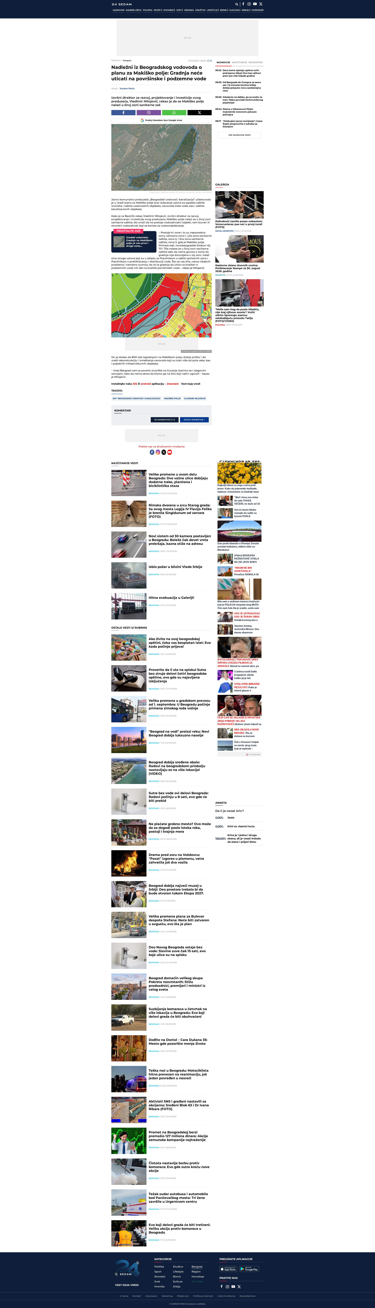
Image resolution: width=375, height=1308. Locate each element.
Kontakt (136, 1296)
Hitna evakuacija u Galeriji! (171, 598)
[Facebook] (243, 4)
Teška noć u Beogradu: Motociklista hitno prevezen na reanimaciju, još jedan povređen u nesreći (179, 1074)
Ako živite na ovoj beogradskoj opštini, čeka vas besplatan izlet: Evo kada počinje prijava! (180, 643)
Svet (179, 10)
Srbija (245, 10)
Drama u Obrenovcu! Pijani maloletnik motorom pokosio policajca (240, 112)
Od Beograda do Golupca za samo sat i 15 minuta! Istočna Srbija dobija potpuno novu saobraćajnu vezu (242, 86)
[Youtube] (169, 452)
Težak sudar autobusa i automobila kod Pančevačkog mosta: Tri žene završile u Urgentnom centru (178, 1198)
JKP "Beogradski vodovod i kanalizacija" (137, 398)
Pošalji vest (183, 1296)
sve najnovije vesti (240, 135)
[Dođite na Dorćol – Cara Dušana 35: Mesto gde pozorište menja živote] (128, 1048)
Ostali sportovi (224, 231)
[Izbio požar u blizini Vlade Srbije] (128, 575)
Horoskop (258, 10)
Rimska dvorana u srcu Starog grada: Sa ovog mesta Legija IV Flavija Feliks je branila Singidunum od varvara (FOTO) (180, 511)
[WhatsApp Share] (174, 112)
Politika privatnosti (203, 1296)
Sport (157, 10)
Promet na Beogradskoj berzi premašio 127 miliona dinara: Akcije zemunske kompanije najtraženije (178, 1136)
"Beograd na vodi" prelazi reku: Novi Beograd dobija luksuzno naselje (179, 733)
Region (196, 1272)
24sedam (173, 384)
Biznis (223, 10)
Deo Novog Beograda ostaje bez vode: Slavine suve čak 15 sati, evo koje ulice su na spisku (177, 951)
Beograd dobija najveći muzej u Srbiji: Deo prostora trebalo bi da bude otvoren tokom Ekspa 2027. (176, 889)
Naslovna (116, 60)
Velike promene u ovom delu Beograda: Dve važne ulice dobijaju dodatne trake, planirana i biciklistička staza (178, 480)
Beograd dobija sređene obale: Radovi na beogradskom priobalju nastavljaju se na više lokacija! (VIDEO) (177, 768)
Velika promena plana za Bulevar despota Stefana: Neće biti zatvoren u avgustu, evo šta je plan (179, 920)
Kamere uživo (133, 10)
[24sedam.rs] (121, 4)
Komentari (256, 62)
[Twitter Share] (200, 112)
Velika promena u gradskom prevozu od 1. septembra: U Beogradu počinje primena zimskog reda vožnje (179, 704)
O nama (124, 1296)
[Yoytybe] (255, 4)
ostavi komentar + (194, 419)
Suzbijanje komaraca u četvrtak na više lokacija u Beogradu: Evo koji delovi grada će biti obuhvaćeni (178, 1013)
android (146, 384)
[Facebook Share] (123, 112)
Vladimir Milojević (195, 398)
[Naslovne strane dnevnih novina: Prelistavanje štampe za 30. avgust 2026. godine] (239, 249)
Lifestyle (212, 10)
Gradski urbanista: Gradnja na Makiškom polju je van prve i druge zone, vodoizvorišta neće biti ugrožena (140, 241)
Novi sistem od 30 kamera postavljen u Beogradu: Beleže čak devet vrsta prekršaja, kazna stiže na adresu (180, 540)
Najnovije (118, 10)
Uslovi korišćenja (226, 1296)
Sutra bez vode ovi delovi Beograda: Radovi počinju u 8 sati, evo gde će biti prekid (179, 797)
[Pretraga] (236, 4)
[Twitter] (261, 4)
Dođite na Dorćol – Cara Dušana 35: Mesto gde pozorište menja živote (178, 1042)
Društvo (200, 10)
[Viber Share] (149, 112)
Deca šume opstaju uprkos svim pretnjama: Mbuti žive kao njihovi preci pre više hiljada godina (242, 73)
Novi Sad (197, 1282)
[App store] (228, 1269)
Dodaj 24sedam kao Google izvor (163, 120)
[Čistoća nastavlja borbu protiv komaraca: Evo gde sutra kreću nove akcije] (128, 1172)
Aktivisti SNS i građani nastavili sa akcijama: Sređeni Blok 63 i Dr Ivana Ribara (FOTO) (179, 1105)
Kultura (234, 10)
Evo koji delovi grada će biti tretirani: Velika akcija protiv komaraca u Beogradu (179, 1229)
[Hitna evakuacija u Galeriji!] (128, 606)
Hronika (189, 10)
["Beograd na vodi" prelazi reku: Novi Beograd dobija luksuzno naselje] (128, 740)
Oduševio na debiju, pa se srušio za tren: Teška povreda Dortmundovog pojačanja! (243, 100)
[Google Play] (249, 1269)
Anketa (221, 803)
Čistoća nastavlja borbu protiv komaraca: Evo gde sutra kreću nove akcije (179, 1167)
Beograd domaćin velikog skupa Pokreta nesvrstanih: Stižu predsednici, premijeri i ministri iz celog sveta (177, 984)
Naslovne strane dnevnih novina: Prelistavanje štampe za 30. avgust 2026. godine (237, 268)
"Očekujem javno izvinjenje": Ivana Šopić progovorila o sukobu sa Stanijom (242, 124)
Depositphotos (247, 1296)
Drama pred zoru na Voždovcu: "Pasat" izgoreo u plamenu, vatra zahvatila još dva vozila (176, 859)
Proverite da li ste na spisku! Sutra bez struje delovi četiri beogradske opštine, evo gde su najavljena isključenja (178, 675)
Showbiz (168, 10)
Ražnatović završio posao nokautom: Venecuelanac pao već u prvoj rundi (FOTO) (238, 224)
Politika (147, 10)
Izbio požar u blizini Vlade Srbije (175, 567)
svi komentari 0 (164, 419)
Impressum (151, 1296)
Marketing (167, 1296)
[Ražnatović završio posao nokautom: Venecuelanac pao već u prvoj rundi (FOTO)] (239, 205)
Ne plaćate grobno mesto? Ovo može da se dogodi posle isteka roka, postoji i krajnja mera (180, 828)
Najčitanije (239, 62)
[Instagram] (249, 4)
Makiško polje (172, 398)
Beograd (127, 60)
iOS (135, 384)
